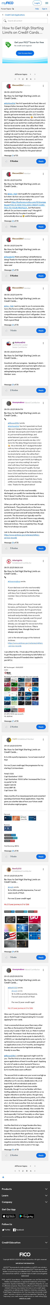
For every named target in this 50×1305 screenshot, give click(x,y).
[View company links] (46, 1202)
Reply (41, 161)
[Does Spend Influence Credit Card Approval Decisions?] (31, 74)
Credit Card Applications (15, 15)
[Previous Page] (15, 79)
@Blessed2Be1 (13, 423)
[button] (43, 85)
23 (13, 270)
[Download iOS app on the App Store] (8, 1216)
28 (13, 851)
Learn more (25, 1276)
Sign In (44, 9)
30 (13, 1149)
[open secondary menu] (47, 3)
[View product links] (46, 1189)
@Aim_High (12, 194)
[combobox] (25, 20)
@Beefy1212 (12, 987)
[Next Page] (35, 79)
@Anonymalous (14, 581)
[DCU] (35, 74)
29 (13, 951)
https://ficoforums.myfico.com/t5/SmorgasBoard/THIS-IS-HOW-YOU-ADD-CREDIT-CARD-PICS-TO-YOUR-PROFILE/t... (25, 205)
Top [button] (3, 1177)
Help (37, 9)
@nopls (10, 887)
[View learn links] (46, 1195)
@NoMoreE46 (9, 103)
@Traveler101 (9, 257)
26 (13, 542)
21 (12, 155)
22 (13, 221)
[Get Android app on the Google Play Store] (26, 1216)
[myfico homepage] (7, 2)
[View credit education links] (46, 1242)
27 (13, 721)
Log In (37, 3)
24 (13, 325)
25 (13, 384)
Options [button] (47, 15)
